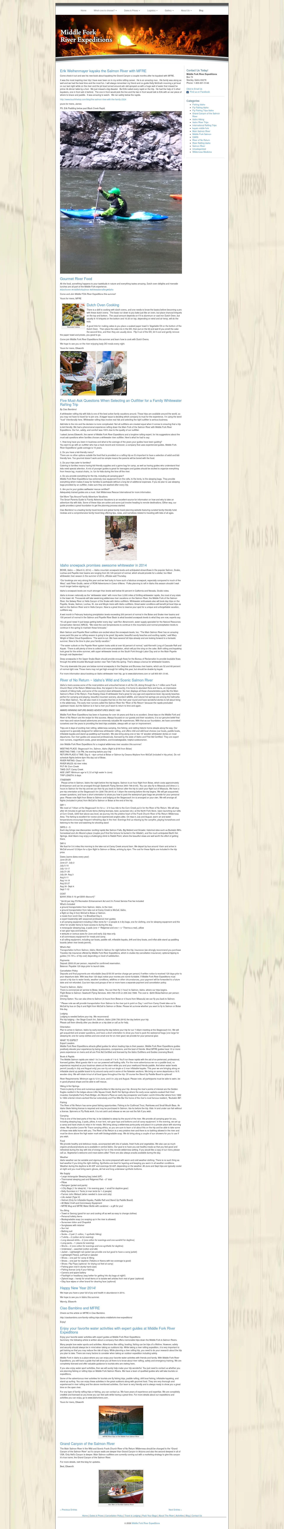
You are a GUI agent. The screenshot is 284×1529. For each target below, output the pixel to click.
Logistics (151, 10)
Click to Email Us (194, 88)
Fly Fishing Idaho (200, 107)
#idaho (110, 289)
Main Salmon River (201, 131)
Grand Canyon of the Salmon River (87, 1443)
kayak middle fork (200, 128)
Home (83, 10)
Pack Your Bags (149, 1515)
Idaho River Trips (200, 122)
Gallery (168, 10)
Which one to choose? (104, 10)
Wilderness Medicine (202, 151)
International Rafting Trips (204, 125)
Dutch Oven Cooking (103, 304)
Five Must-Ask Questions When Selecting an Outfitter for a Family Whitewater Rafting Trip (121, 402)
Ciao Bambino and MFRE (80, 1307)
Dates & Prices (131, 10)
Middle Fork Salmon (201, 134)
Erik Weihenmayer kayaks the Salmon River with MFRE (103, 70)
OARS (195, 137)
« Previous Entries (68, 1509)
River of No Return (201, 140)
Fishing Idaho (198, 104)
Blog (201, 10)
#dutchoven (65, 289)
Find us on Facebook (200, 91)
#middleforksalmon (80, 289)
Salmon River (198, 145)
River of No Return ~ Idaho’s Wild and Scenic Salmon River (106, 679)
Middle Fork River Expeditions (146, 1523)
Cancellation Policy (114, 1515)
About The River (166, 1515)
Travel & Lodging (132, 1515)
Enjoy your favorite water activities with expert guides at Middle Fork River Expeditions (117, 1330)
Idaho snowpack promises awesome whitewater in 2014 (103, 565)
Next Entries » (175, 1509)
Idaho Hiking (198, 119)
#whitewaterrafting (98, 289)
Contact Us (197, 1515)
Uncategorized (199, 148)
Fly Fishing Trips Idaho (203, 110)
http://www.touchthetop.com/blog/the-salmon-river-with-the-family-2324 (93, 99)
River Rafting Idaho (201, 142)
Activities (180, 1515)
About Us (185, 10)
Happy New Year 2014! (78, 1287)
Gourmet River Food (76, 278)
